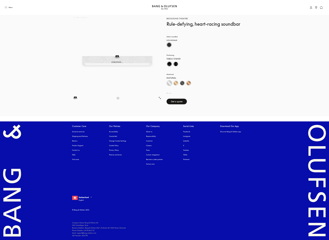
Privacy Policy (114, 150)
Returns (74, 141)
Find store (75, 159)
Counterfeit (113, 136)
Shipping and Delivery (80, 136)
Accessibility (113, 132)
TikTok (185, 155)
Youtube (186, 150)
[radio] (169, 45)
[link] (311, 7)
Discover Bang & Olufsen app (230, 132)
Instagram (186, 136)
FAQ (73, 155)
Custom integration (153, 155)
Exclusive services (78, 132)
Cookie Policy (114, 145)
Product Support (77, 145)
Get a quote (176, 101)
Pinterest (186, 159)
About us (149, 132)
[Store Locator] (316, 7)
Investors (149, 141)
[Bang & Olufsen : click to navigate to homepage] (164, 7)
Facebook (186, 132)
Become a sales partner (154, 159)
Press (148, 150)
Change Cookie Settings (117, 141)
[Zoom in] (159, 98)
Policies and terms (115, 155)
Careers (149, 145)
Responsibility (151, 136)
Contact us (76, 150)
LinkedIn (186, 141)
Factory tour (150, 164)
